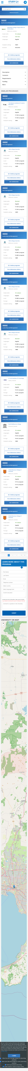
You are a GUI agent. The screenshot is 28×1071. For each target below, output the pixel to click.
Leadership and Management (10, 236)
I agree (14, 1055)
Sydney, (10, 380)
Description (5, 72)
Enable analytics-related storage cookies (14, 1066)
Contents (5, 75)
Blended (17, 201)
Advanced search (14, 12)
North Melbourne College (14, 424)
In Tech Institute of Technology (16, 378)
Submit (14, 613)
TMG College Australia (14, 149)
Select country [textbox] (7, 586)
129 (24, 555)
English (17, 39)
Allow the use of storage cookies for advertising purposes (14, 1059)
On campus (18, 34)
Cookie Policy (4, 1051)
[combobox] (14, 586)
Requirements (6, 78)
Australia (15, 31)
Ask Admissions (14, 136)
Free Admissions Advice (14, 59)
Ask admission (14, 63)
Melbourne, (11, 106)
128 (21, 555)
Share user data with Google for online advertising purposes (14, 1062)
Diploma (4, 20)
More (4, 84)
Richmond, (10, 426)
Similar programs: (10, 91)
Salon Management (7, 98)
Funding (4, 81)
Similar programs (15, 55)
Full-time (17, 36)
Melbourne (9, 31)
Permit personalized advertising (14, 1064)
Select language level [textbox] (8, 589)
